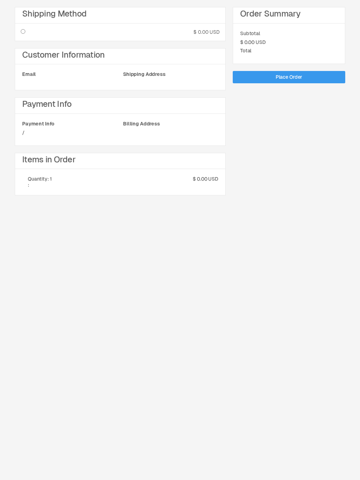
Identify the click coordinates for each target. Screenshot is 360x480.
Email (29, 74)
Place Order (289, 77)
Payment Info (38, 124)
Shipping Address (144, 74)
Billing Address (141, 124)
